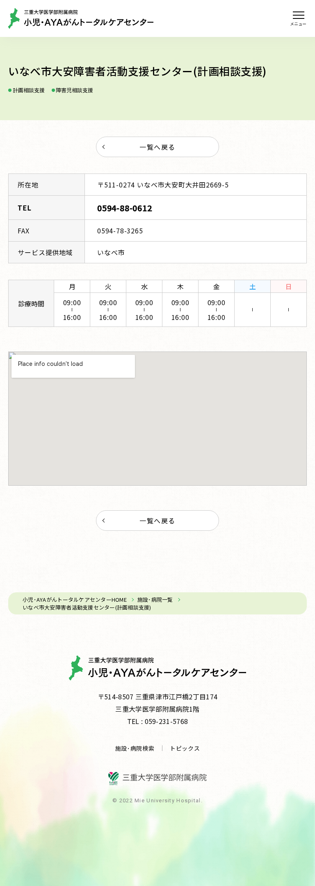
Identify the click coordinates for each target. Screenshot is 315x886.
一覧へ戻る (157, 147)
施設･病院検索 (135, 748)
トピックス (185, 748)
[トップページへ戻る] (80, 18)
